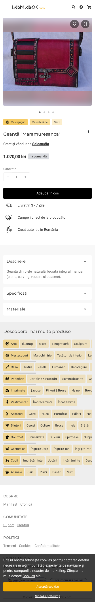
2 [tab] (44, 112)
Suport (8, 525)
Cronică (26, 504)
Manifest (10, 504)
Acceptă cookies (47, 586)
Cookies (25, 546)
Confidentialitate (47, 546)
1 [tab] (40, 112)
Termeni (9, 546)
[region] (47, 345)
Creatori (23, 525)
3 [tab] (49, 112)
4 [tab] (53, 112)
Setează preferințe (47, 596)
